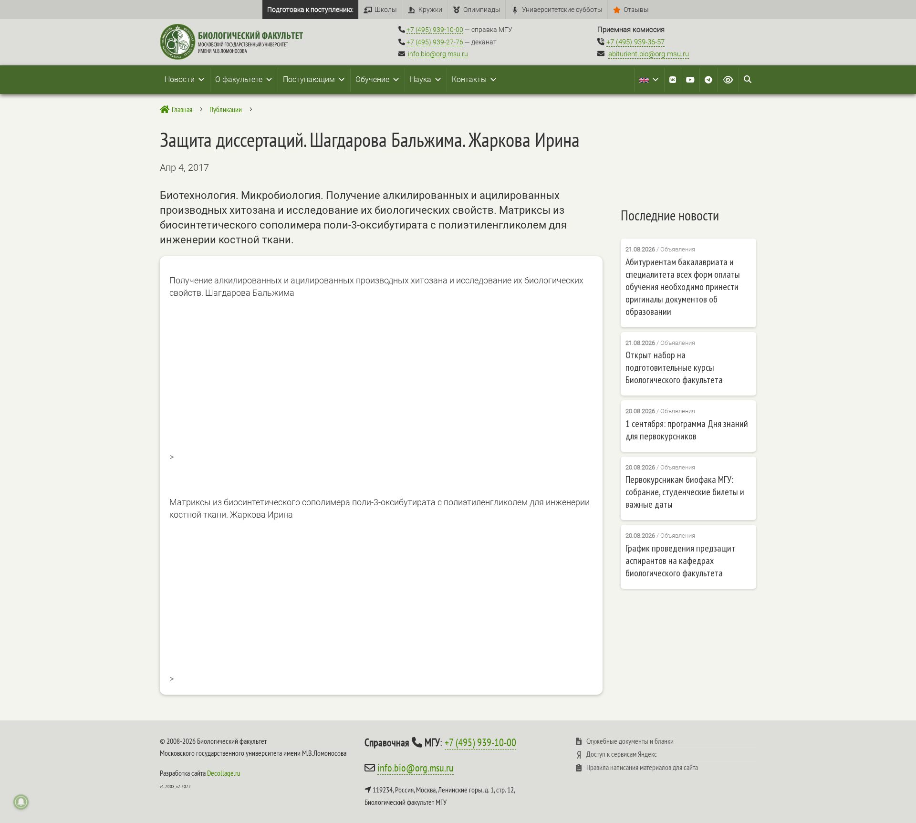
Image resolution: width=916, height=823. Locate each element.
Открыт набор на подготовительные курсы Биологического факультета (674, 367)
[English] (649, 80)
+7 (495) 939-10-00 (434, 29)
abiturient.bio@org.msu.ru (648, 54)
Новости (180, 79)
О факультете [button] (238, 79)
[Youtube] (690, 80)
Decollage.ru (223, 773)
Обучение (372, 79)
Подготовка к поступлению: (310, 9)
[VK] (673, 80)
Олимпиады (481, 9)
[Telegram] (708, 80)
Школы (386, 9)
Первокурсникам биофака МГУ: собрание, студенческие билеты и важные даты (684, 491)
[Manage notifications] (21, 802)
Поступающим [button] (309, 79)
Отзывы (636, 9)
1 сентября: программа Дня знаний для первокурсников (686, 429)
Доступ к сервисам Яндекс (621, 754)
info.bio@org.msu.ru (438, 54)
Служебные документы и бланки (630, 741)
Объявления (677, 249)
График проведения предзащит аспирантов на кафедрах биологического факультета (680, 560)
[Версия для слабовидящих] (728, 80)
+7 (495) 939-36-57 (635, 42)
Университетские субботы (562, 9)
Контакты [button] (469, 79)
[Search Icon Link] (747, 80)
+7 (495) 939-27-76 (434, 42)
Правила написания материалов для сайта (642, 767)
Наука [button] (420, 79)
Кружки (430, 9)
